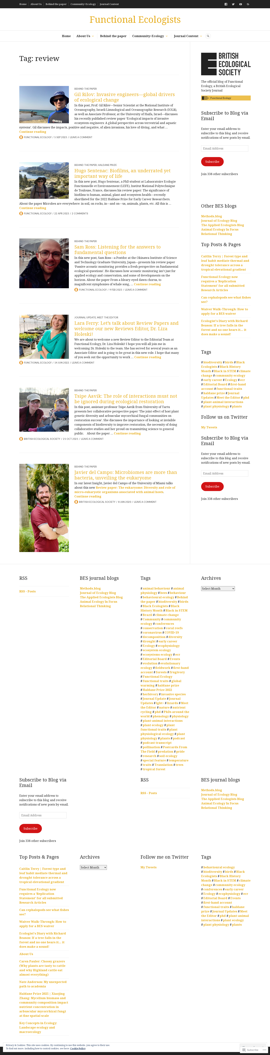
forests (161, 672)
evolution (150, 663)
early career (212, 380)
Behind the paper (56, 4)
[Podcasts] (248, 4)
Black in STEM (225, 371)
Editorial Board (215, 384)
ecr (242, 380)
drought (149, 641)
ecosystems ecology (157, 655)
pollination (151, 747)
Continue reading (32, 132)
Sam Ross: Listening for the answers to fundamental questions (117, 249)
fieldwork (162, 668)
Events (175, 659)
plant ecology (153, 725)
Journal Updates (224, 911)
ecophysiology (169, 646)
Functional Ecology (38, 137)
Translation (163, 765)
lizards (172, 703)
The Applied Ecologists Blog (222, 225)
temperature (178, 760)
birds (229, 362)
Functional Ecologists (135, 19)
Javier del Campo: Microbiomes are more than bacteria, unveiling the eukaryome (125, 475)
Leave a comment (81, 137)
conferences (164, 624)
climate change (167, 615)
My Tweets (209, 427)
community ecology (230, 375)
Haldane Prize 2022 (157, 690)
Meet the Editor (107, 317)
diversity (175, 637)
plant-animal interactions (223, 402)
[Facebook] (226, 4)
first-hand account (217, 903)
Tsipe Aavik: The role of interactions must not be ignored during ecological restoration (125, 399)
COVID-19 (172, 632)
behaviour (178, 593)
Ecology (231, 380)
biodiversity (212, 362)
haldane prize (107, 164)
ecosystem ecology (157, 650)
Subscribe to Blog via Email (224, 115)
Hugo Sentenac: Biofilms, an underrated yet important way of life (122, 173)
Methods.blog (211, 216)
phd (246, 398)
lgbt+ (160, 703)
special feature (154, 760)
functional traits (229, 389)
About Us (36, 4)
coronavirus (152, 632)
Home (23, 4)
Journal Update (85, 317)
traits (147, 765)
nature (164, 707)
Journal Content (109, 4)
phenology (161, 716)
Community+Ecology (83, 4)
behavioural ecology (158, 597)
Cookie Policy (78, 1048)
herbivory (150, 694)
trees (179, 765)
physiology (180, 716)
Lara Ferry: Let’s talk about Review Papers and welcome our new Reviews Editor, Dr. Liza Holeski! (126, 328)
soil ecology (168, 756)
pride (180, 752)
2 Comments (80, 213)
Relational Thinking (216, 234)
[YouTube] (240, 4)
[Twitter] (233, 4)
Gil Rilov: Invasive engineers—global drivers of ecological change (124, 97)
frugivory (177, 672)
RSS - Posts (27, 591)
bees (163, 593)
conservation (153, 628)
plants (237, 406)
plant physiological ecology (159, 731)
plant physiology (216, 406)
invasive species (173, 694)
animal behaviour (156, 588)
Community (152, 619)
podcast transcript (157, 743)
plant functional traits (158, 727)
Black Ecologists (155, 606)
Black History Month (160, 608)
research (149, 756)
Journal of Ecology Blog (219, 221)
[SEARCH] (208, 36)
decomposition (154, 637)
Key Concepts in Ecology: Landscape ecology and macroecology (38, 1027)
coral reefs (174, 628)
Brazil (147, 615)
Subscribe (212, 162)
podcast (179, 738)
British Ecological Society (42, 438)
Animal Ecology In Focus (219, 229)
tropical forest (154, 769)
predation (165, 752)
